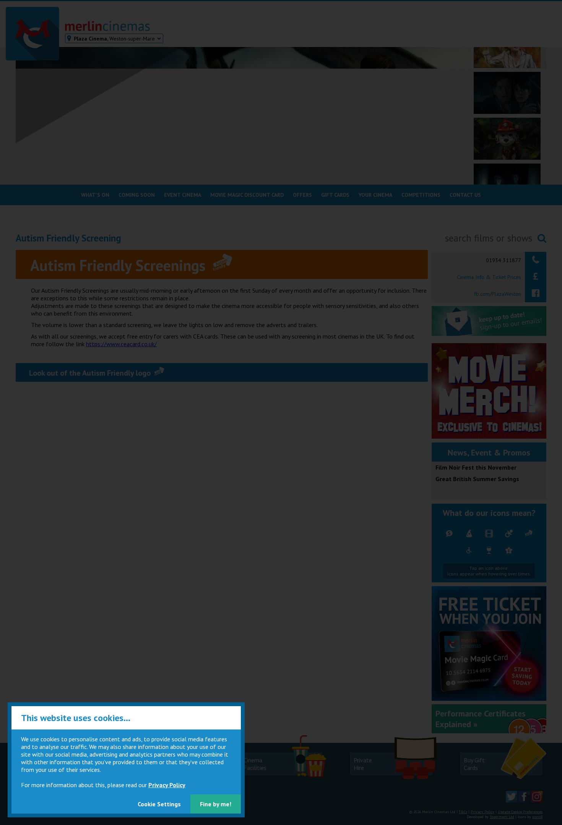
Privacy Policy (166, 785)
